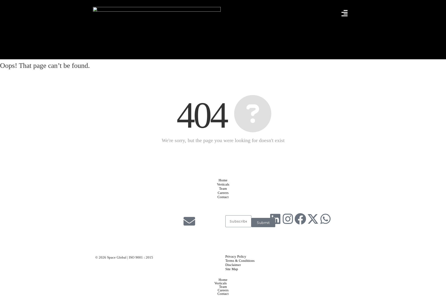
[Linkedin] (275, 219)
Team (223, 287)
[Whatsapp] (325, 219)
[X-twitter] (313, 219)
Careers (223, 290)
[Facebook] (300, 219)
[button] (223, 283)
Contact (223, 294)
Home (223, 280)
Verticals (220, 283)
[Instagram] (288, 219)
